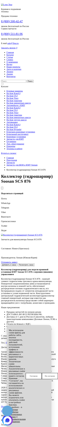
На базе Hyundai (13, 129)
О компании (12, 62)
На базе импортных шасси (18, 103)
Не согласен (50, 376)
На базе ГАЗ (12, 96)
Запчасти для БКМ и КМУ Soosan (21, 165)
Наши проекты (13, 67)
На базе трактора (14, 100)
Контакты (11, 76)
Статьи (9, 57)
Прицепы (10, 146)
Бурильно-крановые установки (20, 132)
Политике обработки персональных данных (15, 413)
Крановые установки (16, 137)
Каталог (10, 55)
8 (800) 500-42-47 (12, 21)
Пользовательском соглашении (17, 420)
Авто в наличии (13, 69)
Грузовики (11, 141)
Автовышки (12, 122)
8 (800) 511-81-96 (12, 33)
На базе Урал (12, 98)
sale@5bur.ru (13, 43)
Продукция (11, 160)
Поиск (30, 81)
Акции (9, 74)
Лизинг (9, 71)
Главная (10, 52)
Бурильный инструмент (17, 134)
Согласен (33, 376)
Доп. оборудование (15, 144)
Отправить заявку (9, 262)
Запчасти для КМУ (15, 139)
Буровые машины (14, 91)
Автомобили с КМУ (15, 105)
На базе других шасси (16, 120)
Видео (9, 64)
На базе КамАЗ (13, 93)
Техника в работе (14, 149)
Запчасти (10, 162)
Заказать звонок (8, 48)
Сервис (9, 59)
